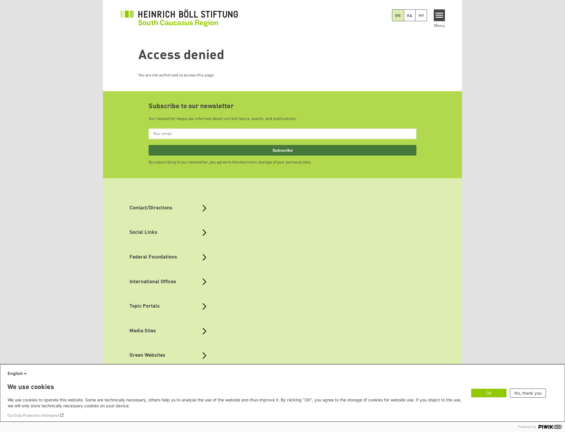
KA (409, 16)
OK (489, 393)
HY (421, 16)
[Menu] (439, 15)
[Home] (179, 18)
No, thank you (527, 393)
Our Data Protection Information (33, 415)
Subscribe (282, 150)
